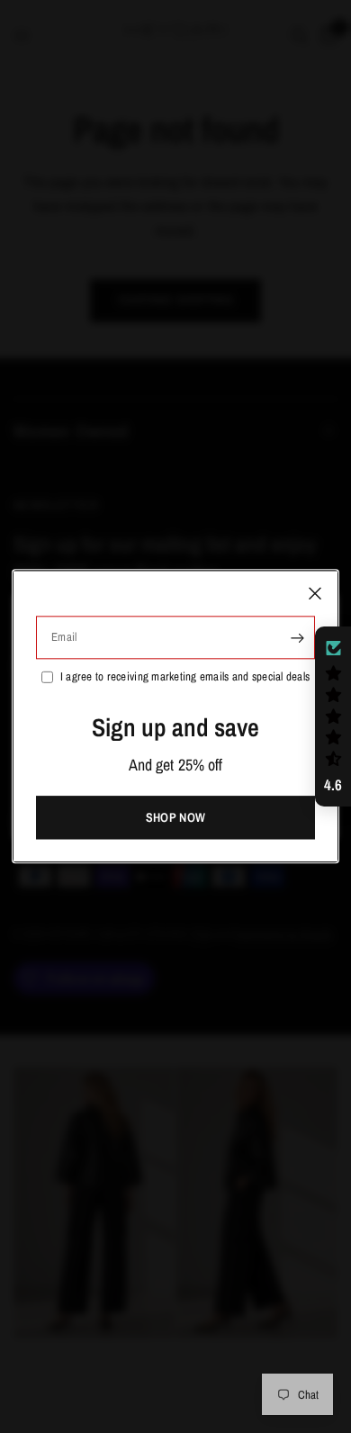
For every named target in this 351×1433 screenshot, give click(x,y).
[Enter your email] (297, 637)
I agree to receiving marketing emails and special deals (185, 676)
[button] (333, 716)
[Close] (315, 593)
